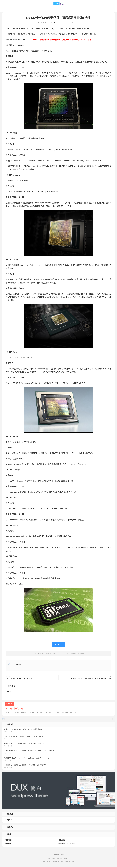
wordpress (8, 820)
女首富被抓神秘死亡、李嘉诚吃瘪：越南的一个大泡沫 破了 (90, 679)
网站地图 (66, 858)
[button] (112, 718)
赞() (58, 644)
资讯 (55, 22)
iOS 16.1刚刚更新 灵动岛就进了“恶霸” (19, 679)
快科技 (18, 664)
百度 (62, 854)
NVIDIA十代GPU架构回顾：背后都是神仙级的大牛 (58, 17)
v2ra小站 (58, 3)
